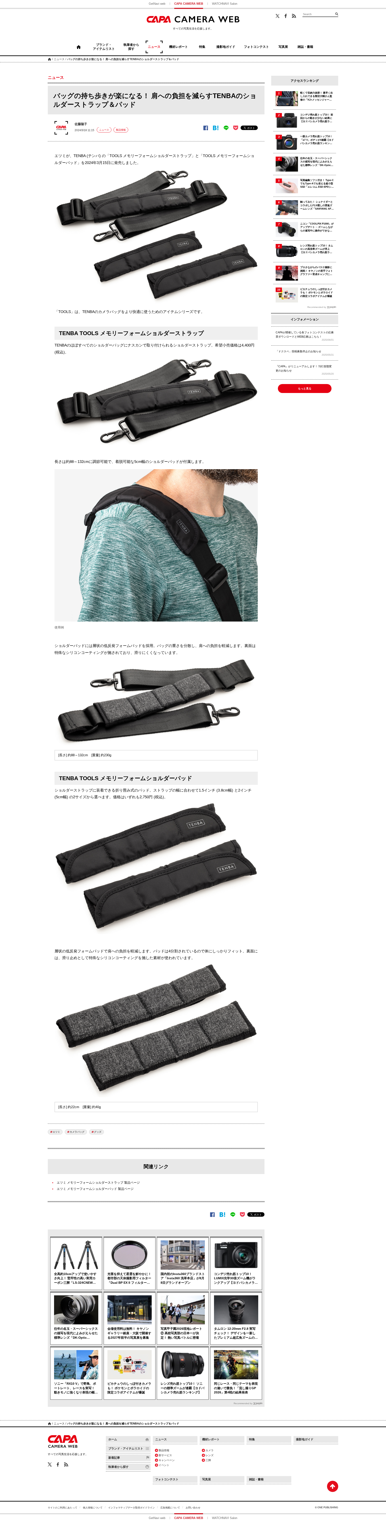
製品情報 (121, 129)
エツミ (56, 1131)
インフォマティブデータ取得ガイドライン (131, 1507)
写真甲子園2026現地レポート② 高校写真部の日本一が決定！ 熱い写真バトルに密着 (181, 1333)
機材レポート (211, 1439)
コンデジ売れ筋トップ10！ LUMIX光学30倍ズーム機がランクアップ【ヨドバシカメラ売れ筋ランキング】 (236, 1278)
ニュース (59, 59)
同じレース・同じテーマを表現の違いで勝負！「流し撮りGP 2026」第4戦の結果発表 (236, 1388)
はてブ (215, 127)
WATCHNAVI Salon (224, 3)
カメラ (210, 1450)
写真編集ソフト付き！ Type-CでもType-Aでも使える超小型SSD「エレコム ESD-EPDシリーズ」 (317, 184)
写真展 (206, 1479)
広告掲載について (170, 1507)
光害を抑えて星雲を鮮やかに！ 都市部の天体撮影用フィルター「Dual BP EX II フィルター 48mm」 (129, 1278)
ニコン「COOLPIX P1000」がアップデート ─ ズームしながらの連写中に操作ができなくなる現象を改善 (317, 227)
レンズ (210, 1455)
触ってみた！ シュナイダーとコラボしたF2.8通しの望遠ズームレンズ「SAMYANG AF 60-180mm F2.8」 (316, 205)
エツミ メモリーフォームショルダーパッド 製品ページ (95, 1189)
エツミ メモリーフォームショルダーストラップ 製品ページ (98, 1182)
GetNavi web (157, 3)
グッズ (97, 1131)
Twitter (277, 16)
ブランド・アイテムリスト (125, 1448)
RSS (294, 16)
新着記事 (114, 1457)
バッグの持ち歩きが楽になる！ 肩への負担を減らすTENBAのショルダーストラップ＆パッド (123, 59)
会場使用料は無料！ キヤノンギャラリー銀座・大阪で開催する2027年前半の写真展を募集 (129, 1333)
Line (226, 127)
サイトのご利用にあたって (62, 1507)
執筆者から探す (118, 1466)
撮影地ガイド (304, 1439)
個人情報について (93, 1507)
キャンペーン (167, 1460)
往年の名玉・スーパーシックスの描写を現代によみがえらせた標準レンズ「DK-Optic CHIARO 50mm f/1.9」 (76, 1333)
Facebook (286, 16)
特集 (252, 1439)
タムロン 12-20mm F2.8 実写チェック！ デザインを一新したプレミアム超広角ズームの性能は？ (236, 1333)
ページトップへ (332, 1486)
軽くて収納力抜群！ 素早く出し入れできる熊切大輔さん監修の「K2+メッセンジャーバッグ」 (316, 96)
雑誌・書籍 (256, 1479)
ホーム (49, 59)
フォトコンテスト (166, 1479)
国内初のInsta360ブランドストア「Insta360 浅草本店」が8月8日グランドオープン (183, 1278)
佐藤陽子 (81, 124)
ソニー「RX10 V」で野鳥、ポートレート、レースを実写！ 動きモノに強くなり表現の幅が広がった (76, 1388)
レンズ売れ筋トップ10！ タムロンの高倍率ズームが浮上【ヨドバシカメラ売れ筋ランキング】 (316, 249)
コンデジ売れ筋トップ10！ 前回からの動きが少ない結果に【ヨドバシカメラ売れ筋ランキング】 (316, 118)
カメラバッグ (77, 1131)
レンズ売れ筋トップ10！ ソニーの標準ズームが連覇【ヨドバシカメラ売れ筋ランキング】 (182, 1388)
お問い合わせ (193, 1507)
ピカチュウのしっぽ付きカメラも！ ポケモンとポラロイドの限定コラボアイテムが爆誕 (129, 1388)
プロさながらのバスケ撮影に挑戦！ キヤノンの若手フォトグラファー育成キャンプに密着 (316, 271)
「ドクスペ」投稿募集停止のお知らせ (298, 351)
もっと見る (304, 388)
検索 (336, 13)
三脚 (208, 1460)
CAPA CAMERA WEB (188, 3)
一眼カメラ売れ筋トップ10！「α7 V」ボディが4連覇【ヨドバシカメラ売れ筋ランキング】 (317, 140)
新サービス (165, 1455)
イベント (164, 1465)
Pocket (236, 127)
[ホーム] (78, 47)
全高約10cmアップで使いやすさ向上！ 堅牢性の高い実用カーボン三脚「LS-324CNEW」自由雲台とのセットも (75, 1278)
